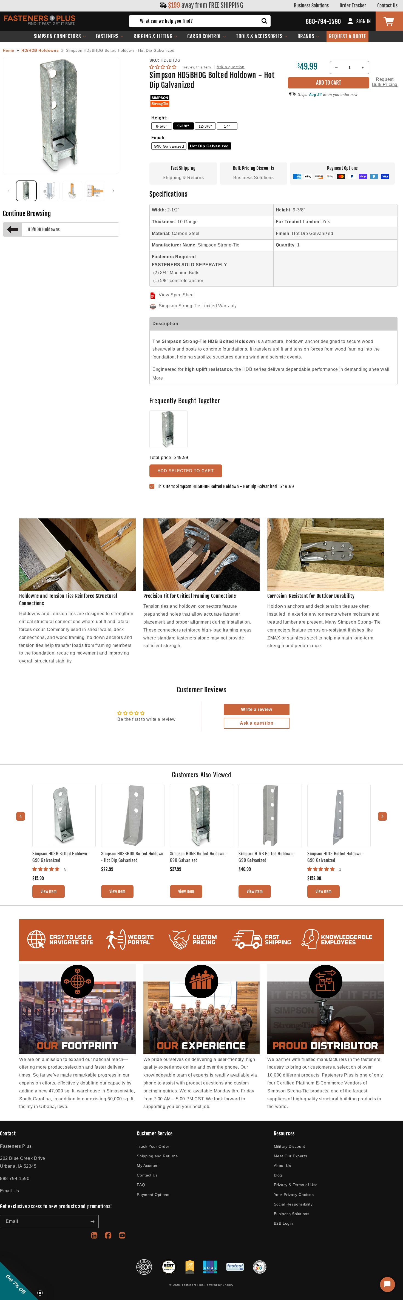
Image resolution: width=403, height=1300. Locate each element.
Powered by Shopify (219, 1284)
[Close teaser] (40, 1293)
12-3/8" (205, 126)
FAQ (141, 1185)
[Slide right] (113, 191)
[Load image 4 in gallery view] (95, 191)
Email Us (9, 1191)
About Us (282, 1165)
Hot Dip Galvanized (209, 146)
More (157, 378)
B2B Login (283, 1223)
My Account (147, 1165)
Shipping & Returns (183, 177)
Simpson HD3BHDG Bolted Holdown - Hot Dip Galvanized (132, 856)
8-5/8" (162, 126)
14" (227, 126)
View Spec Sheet (177, 294)
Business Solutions (311, 5)
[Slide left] (9, 191)
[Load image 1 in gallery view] (26, 191)
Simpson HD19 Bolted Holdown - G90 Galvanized (335, 856)
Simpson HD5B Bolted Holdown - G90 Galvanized (198, 856)
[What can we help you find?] (265, 21)
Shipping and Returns (157, 1156)
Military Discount (289, 1146)
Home (8, 50)
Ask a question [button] (256, 723)
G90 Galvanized (169, 146)
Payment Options (153, 1194)
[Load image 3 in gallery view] (72, 191)
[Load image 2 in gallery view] (49, 191)
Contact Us (387, 5)
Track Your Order (153, 1146)
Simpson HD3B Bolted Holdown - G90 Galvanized (61, 856)
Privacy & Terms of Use (296, 1185)
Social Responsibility (293, 1204)
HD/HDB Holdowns (40, 50)
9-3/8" (183, 126)
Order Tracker (353, 5)
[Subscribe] (92, 1221)
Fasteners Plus (193, 1284)
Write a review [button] (256, 709)
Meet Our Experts (290, 1156)
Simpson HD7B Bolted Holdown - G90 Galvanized (267, 856)
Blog (278, 1175)
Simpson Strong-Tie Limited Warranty (198, 305)
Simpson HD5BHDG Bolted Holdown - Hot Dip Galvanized (120, 50)
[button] (60, 36)
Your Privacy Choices (294, 1194)
